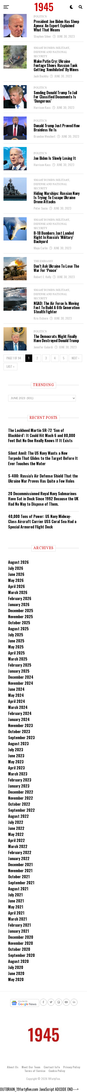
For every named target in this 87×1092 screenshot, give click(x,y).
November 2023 (20, 725)
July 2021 (15, 895)
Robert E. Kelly (42, 276)
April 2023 (16, 768)
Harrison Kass (42, 107)
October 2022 (19, 804)
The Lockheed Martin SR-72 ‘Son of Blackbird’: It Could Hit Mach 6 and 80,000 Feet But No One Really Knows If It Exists (41, 435)
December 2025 (20, 610)
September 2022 (21, 810)
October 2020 (19, 949)
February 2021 (19, 925)
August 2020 (18, 961)
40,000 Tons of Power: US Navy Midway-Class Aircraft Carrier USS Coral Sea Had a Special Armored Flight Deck (42, 522)
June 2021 (16, 901)
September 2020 (21, 955)
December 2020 (20, 937)
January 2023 (18, 786)
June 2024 (16, 689)
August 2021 (18, 889)
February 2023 (19, 780)
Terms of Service (34, 1071)
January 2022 (18, 858)
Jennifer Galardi (43, 346)
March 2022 (17, 846)
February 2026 (19, 598)
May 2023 (16, 762)
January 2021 (18, 931)
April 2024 (16, 701)
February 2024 (20, 713)
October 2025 (19, 622)
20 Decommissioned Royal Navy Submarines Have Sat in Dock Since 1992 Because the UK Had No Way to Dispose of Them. (43, 499)
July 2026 (15, 568)
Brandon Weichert (44, 136)
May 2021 (15, 907)
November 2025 (20, 616)
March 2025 (17, 659)
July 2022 (15, 822)
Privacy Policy (71, 1067)
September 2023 (21, 737)
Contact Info (52, 1067)
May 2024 (16, 695)
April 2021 (16, 913)
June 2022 (16, 828)
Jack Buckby (41, 75)
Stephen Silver (42, 36)
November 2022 (20, 798)
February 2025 (19, 665)
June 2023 (16, 755)
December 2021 (20, 864)
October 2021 (19, 876)
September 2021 (21, 882)
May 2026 (16, 580)
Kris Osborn (41, 318)
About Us (12, 1067)
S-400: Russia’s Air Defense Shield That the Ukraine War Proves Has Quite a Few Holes (43, 478)
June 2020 (16, 973)
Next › (75, 358)
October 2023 (19, 731)
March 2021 (17, 919)
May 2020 (16, 979)
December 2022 (20, 792)
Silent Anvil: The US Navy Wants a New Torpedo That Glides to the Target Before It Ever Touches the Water (43, 458)
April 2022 (16, 840)
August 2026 (18, 562)
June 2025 (16, 641)
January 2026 (18, 604)
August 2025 (18, 628)
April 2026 (16, 586)
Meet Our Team (31, 1067)
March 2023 (17, 774)
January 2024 (19, 719)
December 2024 (20, 677)
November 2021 (20, 870)
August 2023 (18, 743)
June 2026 (16, 574)
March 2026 (17, 592)
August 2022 (18, 816)
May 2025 (16, 647)
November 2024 (20, 683)
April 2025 (16, 653)
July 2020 (15, 967)
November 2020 (20, 943)
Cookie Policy (56, 1071)
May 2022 (16, 834)
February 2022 (19, 852)
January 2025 (18, 671)
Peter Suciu (41, 208)
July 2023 (15, 749)
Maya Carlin (41, 247)
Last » (10, 366)
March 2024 (18, 707)
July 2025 (15, 635)
